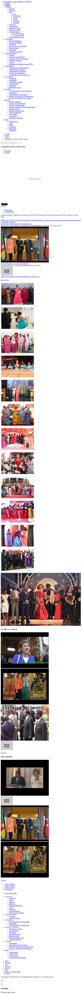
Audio (11, 123)
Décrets (15, 17)
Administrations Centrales (17, 69)
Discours (11, 8)
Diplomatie (12, 86)
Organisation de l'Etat (15, 82)
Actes (10, 12)
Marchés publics (14, 109)
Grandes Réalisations (15, 905)
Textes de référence (15, 112)
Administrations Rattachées (17, 71)
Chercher (8, 963)
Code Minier (13, 114)
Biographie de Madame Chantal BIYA (21, 64)
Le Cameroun (9, 77)
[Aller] (20, 143)
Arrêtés (15, 19)
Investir (7, 100)
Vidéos (11, 125)
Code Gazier (13, 116)
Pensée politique (14, 48)
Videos (7, 137)
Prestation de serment (15, 51)
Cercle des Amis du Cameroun (18, 59)
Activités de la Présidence (17, 73)
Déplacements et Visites (16, 37)
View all (3, 753)
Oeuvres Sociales (14, 918)
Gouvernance (13, 93)
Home (7, 961)
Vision (11, 900)
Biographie (12, 44)
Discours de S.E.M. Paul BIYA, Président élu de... (17, 224)
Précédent (8, 151)
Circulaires (16, 21)
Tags (6, 964)
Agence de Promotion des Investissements (22, 107)
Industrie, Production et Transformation (21, 96)
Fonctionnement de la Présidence (19, 922)
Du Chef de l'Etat (18, 34)
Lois (14, 14)
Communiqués (13, 26)
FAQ (6, 970)
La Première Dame (11, 53)
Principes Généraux (15, 102)
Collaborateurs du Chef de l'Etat (19, 75)
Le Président (9, 39)
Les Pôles (8, 89)
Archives (7, 966)
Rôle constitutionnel (15, 41)
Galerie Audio (13, 956)
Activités (11, 55)
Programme (12, 50)
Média (7, 120)
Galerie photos (13, 121)
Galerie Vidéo (13, 954)
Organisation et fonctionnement (19, 68)
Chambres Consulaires (16, 118)
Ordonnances (17, 16)
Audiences (12, 25)
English (7, 5)
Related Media (9, 212)
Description (8, 210)
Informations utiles (14, 87)
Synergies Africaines (15, 60)
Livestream (12, 130)
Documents (12, 127)
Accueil (7, 134)
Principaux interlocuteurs (16, 105)
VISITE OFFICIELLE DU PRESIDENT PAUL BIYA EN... (20, 276)
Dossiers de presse (14, 28)
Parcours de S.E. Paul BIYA (18, 46)
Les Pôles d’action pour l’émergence (20, 91)
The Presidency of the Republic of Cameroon (17, 1)
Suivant (7, 152)
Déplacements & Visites (16, 913)
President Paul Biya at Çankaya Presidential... (15, 264)
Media (7, 135)
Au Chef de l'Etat (18, 35)
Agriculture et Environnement (18, 94)
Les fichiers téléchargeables (17, 957)
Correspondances (14, 32)
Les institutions (13, 84)
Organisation (13, 923)
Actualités (8, 7)
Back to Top (5, 280)
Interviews (12, 10)
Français (7, 3)
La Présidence (9, 66)
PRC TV (7, 968)
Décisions (16, 23)
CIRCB (11, 62)
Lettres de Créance (15, 30)
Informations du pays (15, 929)
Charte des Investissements (17, 103)
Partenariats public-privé (16, 111)
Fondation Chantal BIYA (17, 57)
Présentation (12, 78)
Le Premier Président (15, 43)
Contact (7, 973)
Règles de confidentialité (12, 972)
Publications (12, 129)
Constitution (12, 80)
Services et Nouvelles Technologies (20, 98)
